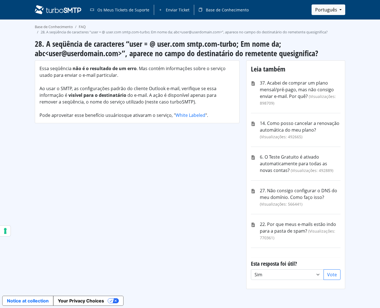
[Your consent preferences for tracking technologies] (5, 231)
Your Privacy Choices (81, 301)
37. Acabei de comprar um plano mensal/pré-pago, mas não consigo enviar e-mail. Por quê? (297, 89)
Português (326, 10)
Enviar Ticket (177, 10)
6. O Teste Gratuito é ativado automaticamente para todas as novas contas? (293, 163)
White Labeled (190, 115)
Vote (332, 275)
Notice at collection (28, 301)
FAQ (82, 26)
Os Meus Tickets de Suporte (122, 10)
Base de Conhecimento (227, 10)
